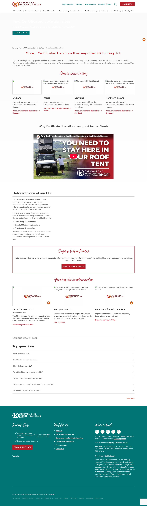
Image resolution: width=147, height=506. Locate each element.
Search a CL (21, 33)
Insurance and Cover (32, 11)
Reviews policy (99, 498)
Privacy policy (58, 498)
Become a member (22, 447)
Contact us (60, 449)
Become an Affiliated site (65, 434)
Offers (103, 11)
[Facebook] (97, 432)
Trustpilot (15, 456)
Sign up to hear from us (118, 442)
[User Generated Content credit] (144, 39)
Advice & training (115, 11)
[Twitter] (108, 432)
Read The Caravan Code (24, 338)
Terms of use (39, 498)
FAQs (109, 4)
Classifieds (101, 4)
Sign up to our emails (73, 266)
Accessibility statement (28, 498)
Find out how (59, 322)
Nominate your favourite (22, 324)
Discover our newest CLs (105, 320)
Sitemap (66, 498)
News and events (90, 4)
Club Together (129, 11)
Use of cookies (16, 498)
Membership (17, 11)
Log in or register (68, 4)
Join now (127, 4)
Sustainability (89, 498)
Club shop (79, 4)
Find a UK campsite (48, 11)
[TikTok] (119, 432)
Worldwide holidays (91, 11)
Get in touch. (110, 456)
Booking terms (49, 498)
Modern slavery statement (77, 498)
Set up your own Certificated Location (69, 438)
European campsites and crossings (70, 11)
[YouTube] (113, 432)
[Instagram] (102, 432)
